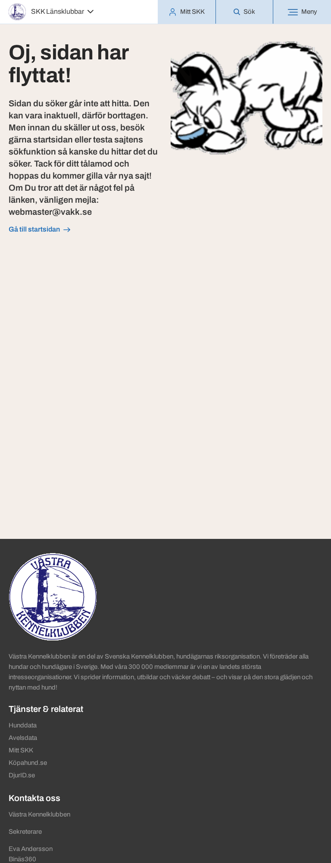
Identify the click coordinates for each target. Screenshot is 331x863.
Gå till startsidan (34, 229)
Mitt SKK (21, 750)
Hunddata (23, 725)
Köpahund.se (28, 762)
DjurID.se (22, 775)
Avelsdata (23, 737)
